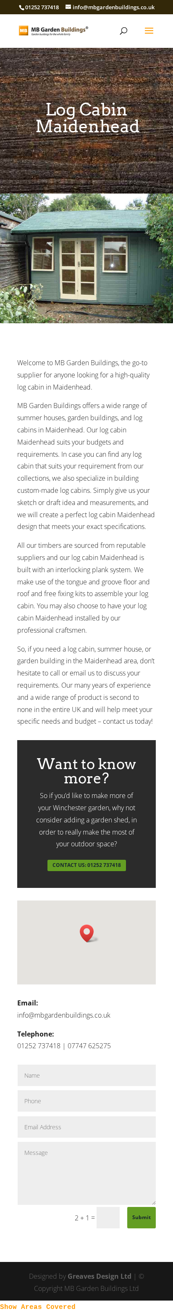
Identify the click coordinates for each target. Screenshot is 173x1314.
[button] (89, 933)
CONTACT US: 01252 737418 (86, 865)
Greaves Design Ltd (99, 1276)
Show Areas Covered (38, 1307)
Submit (141, 1217)
